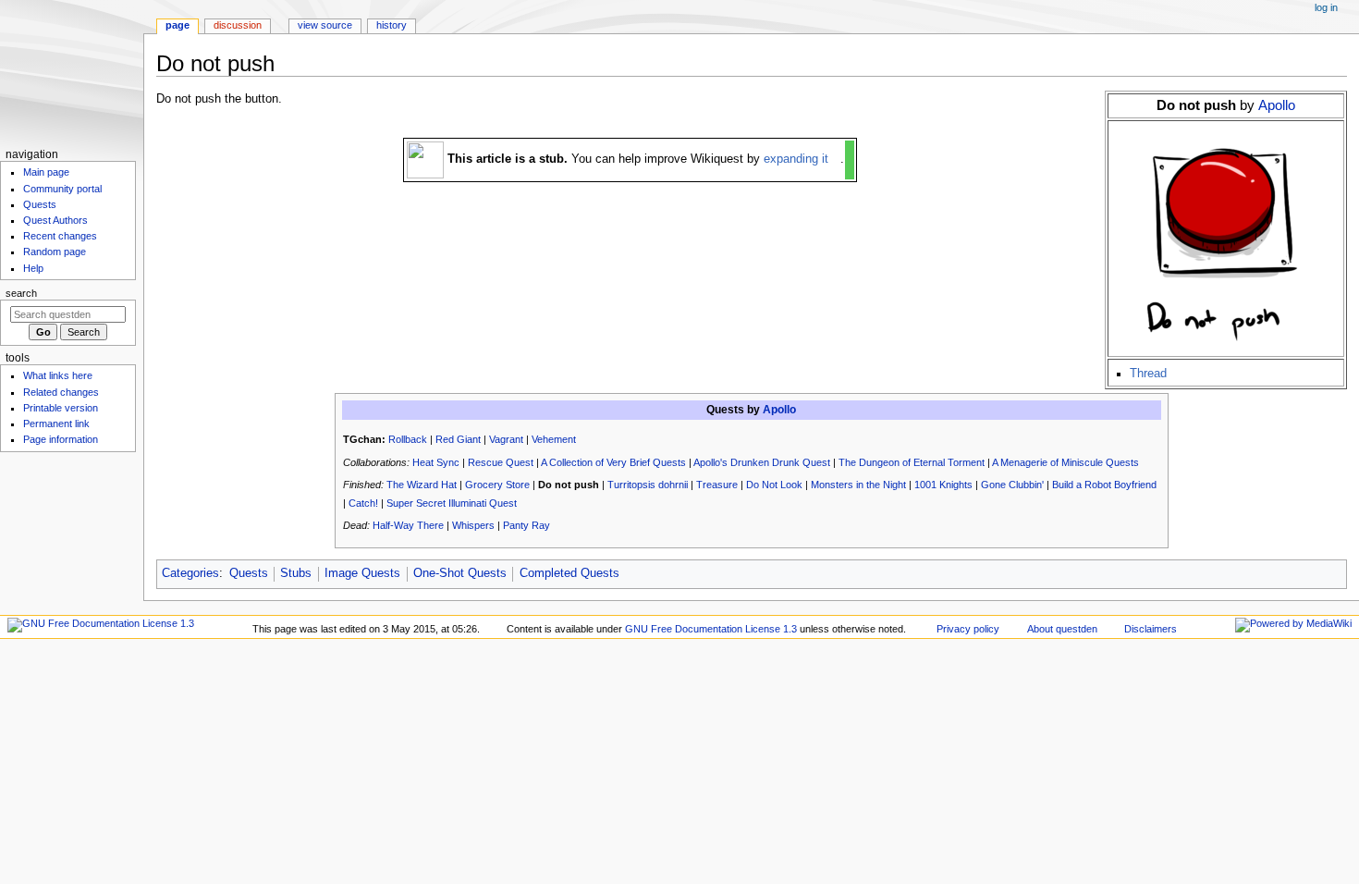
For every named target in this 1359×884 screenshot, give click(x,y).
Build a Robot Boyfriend (1104, 484)
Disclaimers (1150, 628)
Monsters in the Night (858, 484)
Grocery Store (497, 484)
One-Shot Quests (460, 573)
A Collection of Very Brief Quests (613, 462)
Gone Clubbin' (1012, 484)
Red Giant (458, 439)
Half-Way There (408, 525)
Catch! (363, 503)
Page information (60, 439)
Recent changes (60, 235)
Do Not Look (774, 484)
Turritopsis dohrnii (647, 484)
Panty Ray (526, 525)
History (391, 25)
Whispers (473, 525)
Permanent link (56, 423)
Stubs (296, 573)
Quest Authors (55, 220)
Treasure (717, 484)
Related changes (61, 392)
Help (33, 268)
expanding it (796, 159)
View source (325, 25)
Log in (1326, 7)
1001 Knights (943, 484)
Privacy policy (968, 628)
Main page (46, 172)
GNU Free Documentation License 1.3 (711, 628)
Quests (248, 573)
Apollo (1276, 105)
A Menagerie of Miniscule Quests (1065, 462)
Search (21, 293)
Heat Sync (435, 462)
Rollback (407, 439)
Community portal (62, 188)
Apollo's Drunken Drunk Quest (761, 462)
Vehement (554, 439)
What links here (57, 375)
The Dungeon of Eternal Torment (912, 462)
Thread (1148, 373)
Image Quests (362, 573)
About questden (1062, 628)
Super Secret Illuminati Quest (451, 503)
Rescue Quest (500, 462)
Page (177, 25)
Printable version (60, 407)
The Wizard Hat (421, 484)
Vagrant (506, 439)
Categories (190, 573)
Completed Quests (569, 573)
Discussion (238, 25)
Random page (54, 251)
